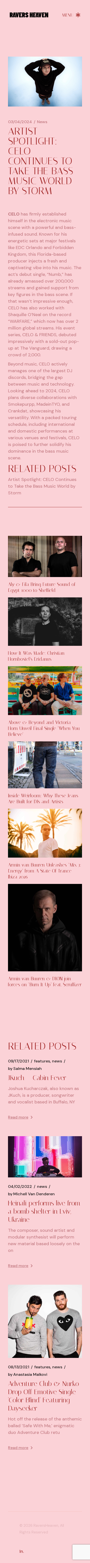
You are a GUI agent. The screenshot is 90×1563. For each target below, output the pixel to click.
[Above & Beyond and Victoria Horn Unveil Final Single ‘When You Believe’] (45, 690)
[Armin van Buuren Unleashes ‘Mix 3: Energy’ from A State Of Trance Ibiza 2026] (45, 833)
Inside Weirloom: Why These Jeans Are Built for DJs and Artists (43, 798)
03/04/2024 (20, 121)
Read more (18, 1117)
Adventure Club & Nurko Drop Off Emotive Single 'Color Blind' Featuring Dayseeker (43, 1396)
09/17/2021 (18, 1061)
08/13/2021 (18, 1367)
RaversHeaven (46, 1525)
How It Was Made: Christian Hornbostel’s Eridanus (36, 656)
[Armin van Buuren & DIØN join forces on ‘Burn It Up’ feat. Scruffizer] (45, 927)
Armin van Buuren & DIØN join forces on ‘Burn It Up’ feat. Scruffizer (45, 981)
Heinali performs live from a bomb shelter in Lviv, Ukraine (44, 1211)
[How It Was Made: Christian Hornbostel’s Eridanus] (45, 621)
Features (42, 1061)
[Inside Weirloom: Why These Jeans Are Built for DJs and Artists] (45, 764)
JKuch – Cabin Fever (37, 1078)
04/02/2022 (20, 1186)
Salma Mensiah (25, 1068)
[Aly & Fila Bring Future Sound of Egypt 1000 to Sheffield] (45, 556)
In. (22, 1551)
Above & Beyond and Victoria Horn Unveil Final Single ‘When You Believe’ (44, 728)
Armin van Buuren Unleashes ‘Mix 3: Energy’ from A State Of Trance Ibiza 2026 (44, 871)
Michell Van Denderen (31, 1194)
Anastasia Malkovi (27, 1374)
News (42, 121)
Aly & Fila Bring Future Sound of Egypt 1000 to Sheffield (42, 587)
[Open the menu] (71, 15)
